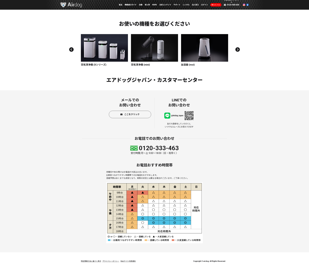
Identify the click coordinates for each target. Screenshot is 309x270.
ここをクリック (132, 114)
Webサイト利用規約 (128, 261)
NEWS (154, 5)
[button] (71, 49)
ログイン (204, 5)
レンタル (186, 5)
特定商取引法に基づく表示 (91, 261)
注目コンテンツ (165, 5)
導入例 (147, 5)
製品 (120, 5)
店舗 (140, 5)
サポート (177, 5)
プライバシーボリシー (110, 261)
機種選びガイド (131, 5)
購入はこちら (215, 5)
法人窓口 (195, 5)
